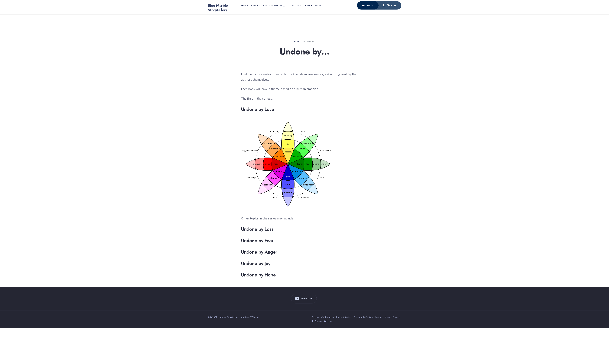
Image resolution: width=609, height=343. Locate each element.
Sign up (391, 5)
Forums (255, 5)
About (319, 5)
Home (244, 5)
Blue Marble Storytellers (218, 8)
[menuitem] (273, 5)
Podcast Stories (272, 5)
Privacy (396, 317)
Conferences (327, 317)
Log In (369, 5)
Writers (378, 317)
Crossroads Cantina (300, 5)
